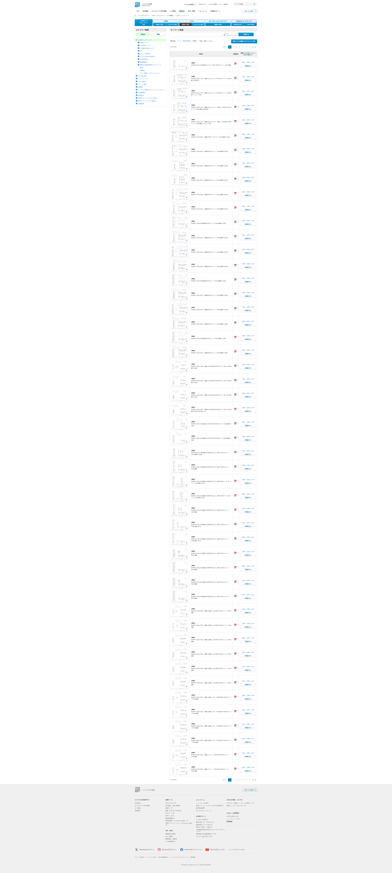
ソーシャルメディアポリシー (178, 857)
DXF (253, 62)
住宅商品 (145, 11)
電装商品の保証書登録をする (205, 834)
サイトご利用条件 (140, 857)
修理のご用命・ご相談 (203, 827)
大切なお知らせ (232, 816)
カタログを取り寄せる (203, 836)
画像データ (169, 808)
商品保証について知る (203, 825)
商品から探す (160, 24)
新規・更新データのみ (206, 41)
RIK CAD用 (250, 24)
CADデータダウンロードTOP (144, 22)
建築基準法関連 (170, 834)
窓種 (158, 34)
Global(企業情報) (189, 4)
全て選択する (248, 55)
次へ (253, 47)
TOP (137, 11)
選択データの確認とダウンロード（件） (244, 41)
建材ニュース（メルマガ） (235, 805)
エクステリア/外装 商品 (159, 11)
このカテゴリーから (230, 35)
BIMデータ (168, 816)
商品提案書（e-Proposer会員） (175, 821)
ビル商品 (173, 11)
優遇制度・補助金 (171, 839)
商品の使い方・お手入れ (204, 822)
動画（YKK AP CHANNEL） (174, 810)
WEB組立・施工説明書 (172, 805)
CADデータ (169, 813)
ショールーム (202, 11)
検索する (246, 34)
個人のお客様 (249, 11)
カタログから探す (172, 24)
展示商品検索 (200, 808)
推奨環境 (192, 857)
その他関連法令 (170, 841)
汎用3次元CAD (237, 24)
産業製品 (182, 11)
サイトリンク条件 (151, 857)
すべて (227, 33)
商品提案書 (169, 818)
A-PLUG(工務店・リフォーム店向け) (218, 4)
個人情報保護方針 (163, 857)
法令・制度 (191, 11)
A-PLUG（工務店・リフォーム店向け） (239, 803)
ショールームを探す (202, 803)
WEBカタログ (202, 4)
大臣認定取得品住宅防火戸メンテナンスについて (210, 830)
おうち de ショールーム (203, 810)
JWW (248, 62)
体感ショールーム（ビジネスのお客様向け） (210, 805)
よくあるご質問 (201, 819)
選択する (248, 66)
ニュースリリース (232, 819)
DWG (243, 62)
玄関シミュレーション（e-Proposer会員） (179, 823)
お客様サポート (215, 11)
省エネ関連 (169, 836)
